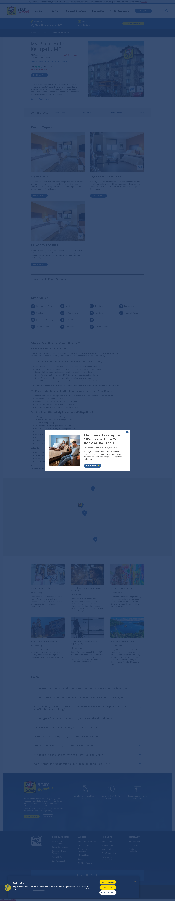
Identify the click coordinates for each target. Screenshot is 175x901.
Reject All (108, 887)
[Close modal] (127, 432)
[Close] (135, 881)
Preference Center (107, 892)
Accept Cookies (108, 882)
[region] (73, 887)
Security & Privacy (39, 890)
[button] (8, 887)
